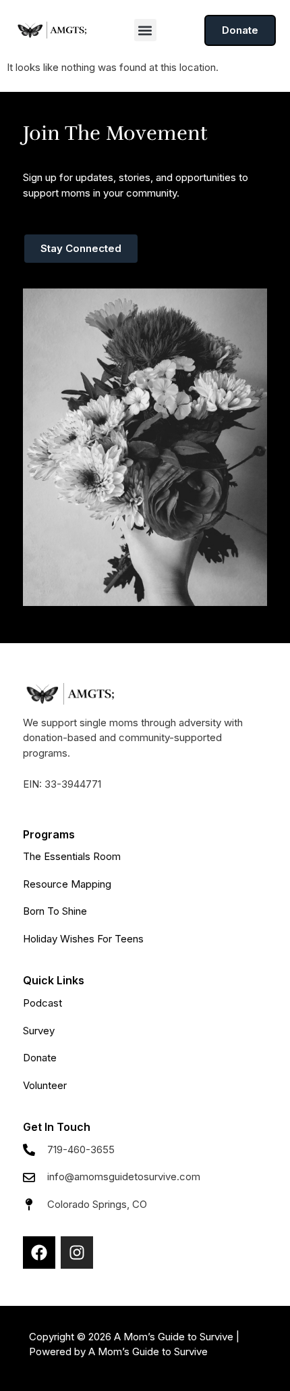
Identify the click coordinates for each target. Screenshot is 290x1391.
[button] (145, 30)
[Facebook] (39, 1252)
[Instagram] (77, 1252)
